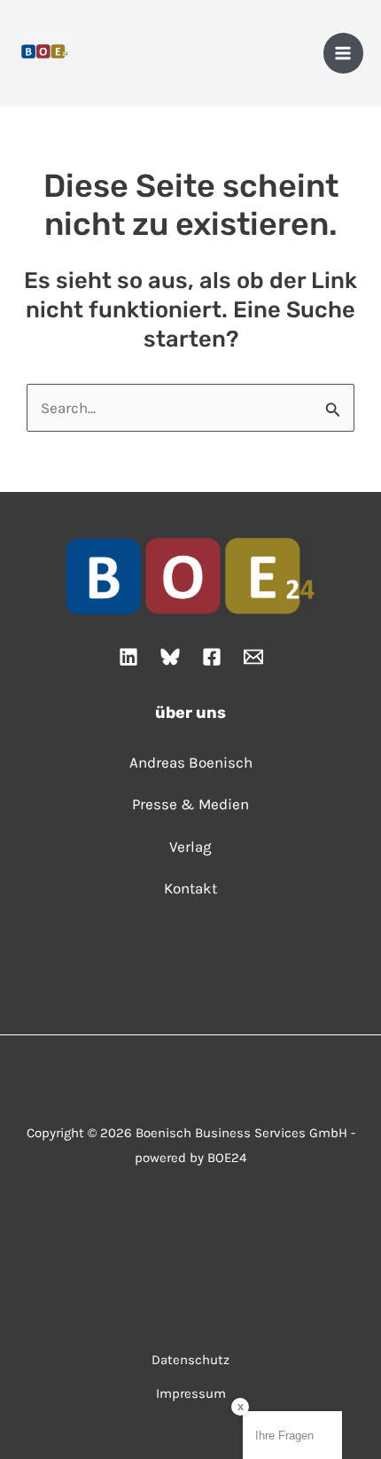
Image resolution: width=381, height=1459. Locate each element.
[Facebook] (212, 657)
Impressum (191, 1393)
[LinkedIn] (128, 657)
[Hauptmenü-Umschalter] (343, 53)
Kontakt (190, 888)
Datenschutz (190, 1360)
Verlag (190, 846)
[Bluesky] (170, 657)
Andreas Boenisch (191, 762)
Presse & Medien (190, 804)
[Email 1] (253, 657)
